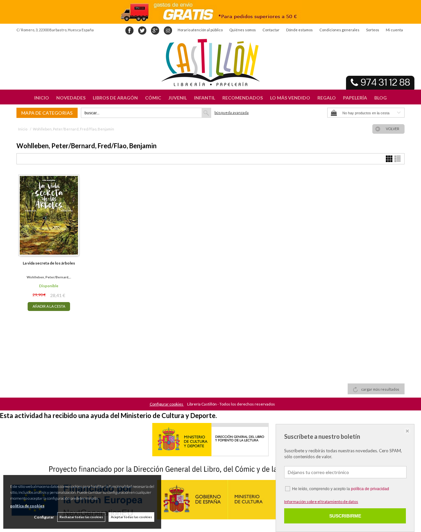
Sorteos (372, 30)
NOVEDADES (71, 97)
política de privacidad (370, 489)
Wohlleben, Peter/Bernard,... (49, 277)
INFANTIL (204, 97)
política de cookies (27, 505)
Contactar (271, 30)
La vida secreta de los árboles (49, 263)
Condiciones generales (339, 30)
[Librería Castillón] (210, 62)
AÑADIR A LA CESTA (49, 306)
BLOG (380, 97)
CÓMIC (153, 97)
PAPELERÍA (355, 97)
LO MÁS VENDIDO (290, 97)
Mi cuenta (394, 30)
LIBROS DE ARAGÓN (115, 97)
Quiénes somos (242, 30)
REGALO (326, 97)
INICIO (41, 97)
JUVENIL (177, 97)
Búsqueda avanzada (231, 112)
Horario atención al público (200, 30)
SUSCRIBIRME (345, 515)
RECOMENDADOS (242, 97)
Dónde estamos (299, 30)
